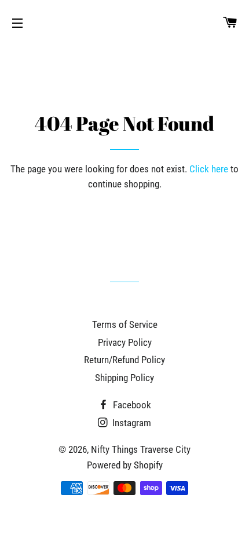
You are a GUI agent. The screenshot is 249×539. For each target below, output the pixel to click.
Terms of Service (125, 324)
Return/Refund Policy (124, 360)
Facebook (131, 405)
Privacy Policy (125, 342)
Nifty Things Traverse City (141, 449)
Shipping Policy (124, 377)
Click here (208, 169)
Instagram (130, 423)
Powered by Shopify (125, 465)
